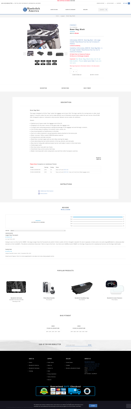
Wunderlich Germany (34, 368)
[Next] (66, 54)
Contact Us (50, 368)
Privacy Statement (51, 374)
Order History (100, 3)
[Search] (106, 9)
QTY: (71, 68)
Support (119, 3)
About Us (49, 365)
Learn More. (78, 406)
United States (69, 362)
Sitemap (31, 371)
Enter (89, 345)
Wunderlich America (34, 365)
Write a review (65, 209)
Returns (49, 379)
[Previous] (24, 54)
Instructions (43, 193)
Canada (68, 365)
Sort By (7, 230)
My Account (110, 3)
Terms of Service (51, 376)
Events (30, 362)
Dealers (85, 9)
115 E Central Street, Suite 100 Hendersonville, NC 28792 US (92, 364)
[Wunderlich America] (31, 9)
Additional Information (47, 191)
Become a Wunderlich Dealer (73, 368)
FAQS (48, 371)
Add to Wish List (77, 74)
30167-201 (66, 169)
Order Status (50, 362)
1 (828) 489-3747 (92, 368)
